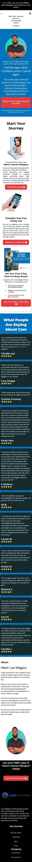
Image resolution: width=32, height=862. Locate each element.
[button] (30, 13)
